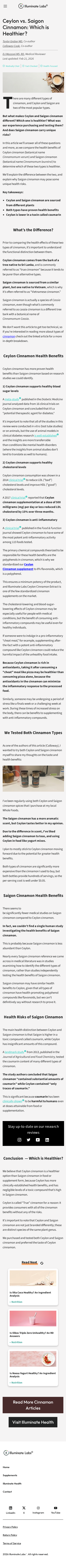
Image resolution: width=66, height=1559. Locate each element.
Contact (7, 1491)
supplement (25, 569)
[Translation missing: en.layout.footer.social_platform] (19, 1140)
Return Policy (10, 1535)
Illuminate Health (12, 1483)
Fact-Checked (31, 66)
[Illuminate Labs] (33, 6)
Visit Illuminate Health (33, 1422)
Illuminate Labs (17, 1554)
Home (6, 1467)
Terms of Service (12, 1543)
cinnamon (9, 336)
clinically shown (12, 1101)
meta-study (12, 399)
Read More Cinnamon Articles (33, 1404)
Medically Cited (12, 66)
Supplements (10, 1475)
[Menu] (5, 6)
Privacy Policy (10, 1527)
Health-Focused (50, 66)
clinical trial (16, 480)
